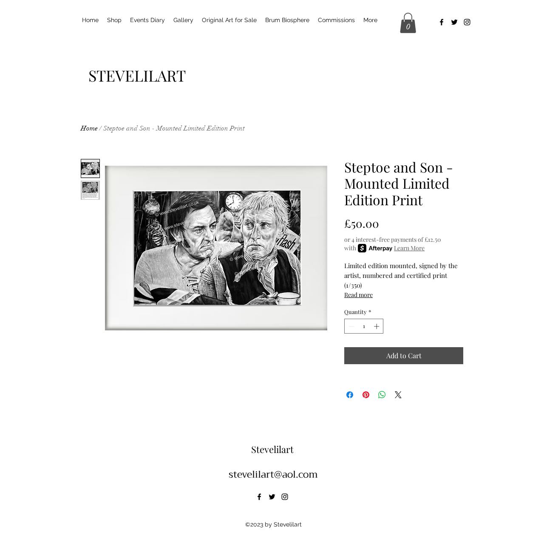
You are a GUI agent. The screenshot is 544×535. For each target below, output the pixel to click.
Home (89, 128)
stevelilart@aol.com (273, 474)
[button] (408, 23)
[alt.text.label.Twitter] (454, 22)
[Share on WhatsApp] (382, 395)
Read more (358, 295)
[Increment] (377, 326)
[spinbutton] (364, 326)
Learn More (409, 248)
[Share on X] (398, 395)
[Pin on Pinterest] (366, 395)
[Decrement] (351, 326)
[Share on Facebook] (350, 395)
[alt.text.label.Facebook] (441, 22)
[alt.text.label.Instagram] (467, 22)
